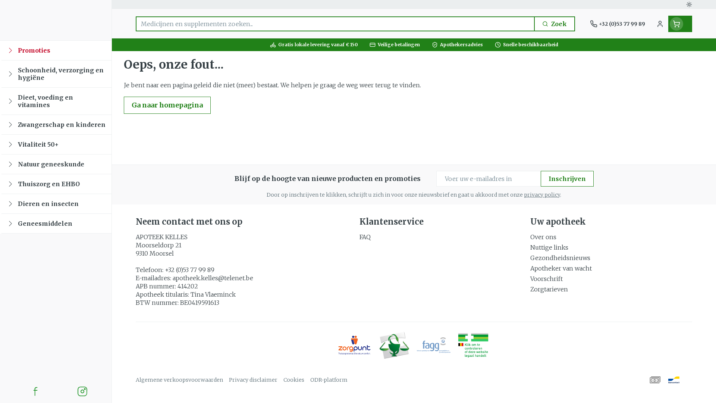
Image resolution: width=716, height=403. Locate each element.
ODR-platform (329, 380)
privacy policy (542, 194)
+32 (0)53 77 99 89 (189, 270)
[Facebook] (35, 391)
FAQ (365, 237)
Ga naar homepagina (167, 105)
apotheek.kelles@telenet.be (213, 278)
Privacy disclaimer (253, 380)
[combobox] (335, 23)
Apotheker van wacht (561, 268)
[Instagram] (82, 391)
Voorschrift (546, 278)
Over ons (543, 237)
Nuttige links (549, 247)
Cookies (293, 380)
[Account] (660, 24)
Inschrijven (567, 178)
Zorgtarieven (549, 289)
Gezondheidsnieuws (560, 258)
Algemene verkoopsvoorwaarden (179, 380)
